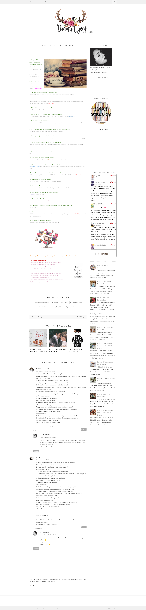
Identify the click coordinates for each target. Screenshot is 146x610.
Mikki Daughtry (98, 184)
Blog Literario (60, 307)
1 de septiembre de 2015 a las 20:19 (49, 437)
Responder (83, 429)
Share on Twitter (60, 302)
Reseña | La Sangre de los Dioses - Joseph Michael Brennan (105, 413)
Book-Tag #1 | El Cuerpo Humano (100, 314)
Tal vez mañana (99, 223)
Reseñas (44, 2)
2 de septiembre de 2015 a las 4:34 (45, 459)
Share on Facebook (42, 302)
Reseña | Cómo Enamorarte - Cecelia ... (38, 351)
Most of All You (99, 204)
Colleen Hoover (98, 225)
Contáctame (72, 2)
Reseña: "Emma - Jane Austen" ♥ (57, 350)
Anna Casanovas (98, 177)
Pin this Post (77, 302)
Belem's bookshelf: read (104, 172)
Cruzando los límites (100, 245)
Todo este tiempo (99, 182)
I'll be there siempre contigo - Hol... (77, 350)
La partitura (98, 176)
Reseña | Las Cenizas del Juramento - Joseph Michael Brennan (105, 346)
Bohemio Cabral (42, 368)
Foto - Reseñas (54, 2)
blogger (68, 307)
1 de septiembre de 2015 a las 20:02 (45, 371)
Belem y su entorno (49, 307)
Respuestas (38, 431)
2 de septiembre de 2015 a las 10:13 (49, 535)
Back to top (111, 608)
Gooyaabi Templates (55, 607)
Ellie (38, 457)
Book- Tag (63, 2)
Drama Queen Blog (47, 435)
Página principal (35, 2)
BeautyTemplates (39, 607)
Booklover (74, 307)
